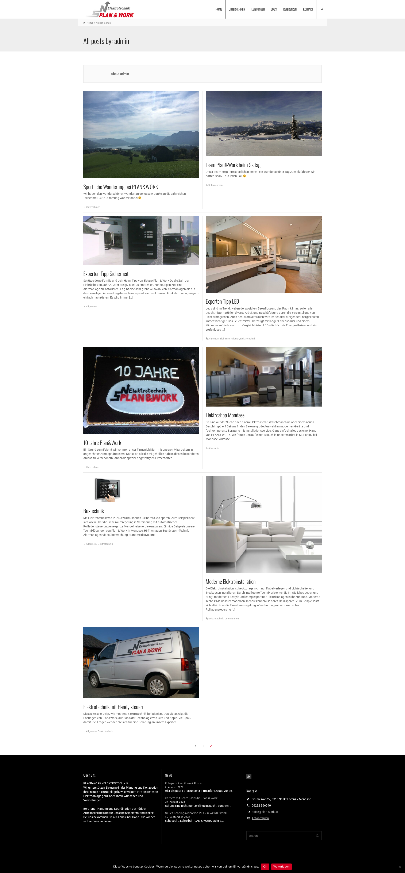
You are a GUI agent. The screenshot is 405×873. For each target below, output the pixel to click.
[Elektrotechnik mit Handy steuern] (141, 662)
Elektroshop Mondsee (225, 415)
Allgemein (91, 306)
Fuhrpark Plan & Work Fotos (183, 783)
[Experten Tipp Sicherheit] (141, 240)
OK (265, 866)
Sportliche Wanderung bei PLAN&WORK (120, 186)
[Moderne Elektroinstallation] (264, 524)
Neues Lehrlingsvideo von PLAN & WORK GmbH (196, 813)
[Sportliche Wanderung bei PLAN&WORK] (141, 134)
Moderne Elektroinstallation (231, 581)
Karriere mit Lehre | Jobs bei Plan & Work (191, 798)
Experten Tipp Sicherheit (105, 273)
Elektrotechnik (247, 338)
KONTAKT (308, 9)
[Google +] (248, 776)
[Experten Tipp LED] (264, 254)
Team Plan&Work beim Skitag (233, 165)
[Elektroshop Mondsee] (264, 377)
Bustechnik (93, 511)
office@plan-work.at (265, 812)
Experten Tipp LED (222, 301)
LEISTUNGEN (258, 9)
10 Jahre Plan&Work (102, 442)
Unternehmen (93, 207)
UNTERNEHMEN (237, 9)
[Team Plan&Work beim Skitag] (264, 123)
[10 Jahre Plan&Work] (141, 390)
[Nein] (400, 867)
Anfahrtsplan (260, 818)
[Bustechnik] (107, 489)
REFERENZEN (290, 9)
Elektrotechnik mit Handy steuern (113, 707)
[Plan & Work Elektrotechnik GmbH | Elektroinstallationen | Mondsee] (109, 9)
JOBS (274, 9)
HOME (219, 9)
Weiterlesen (281, 866)
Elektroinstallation (229, 338)
